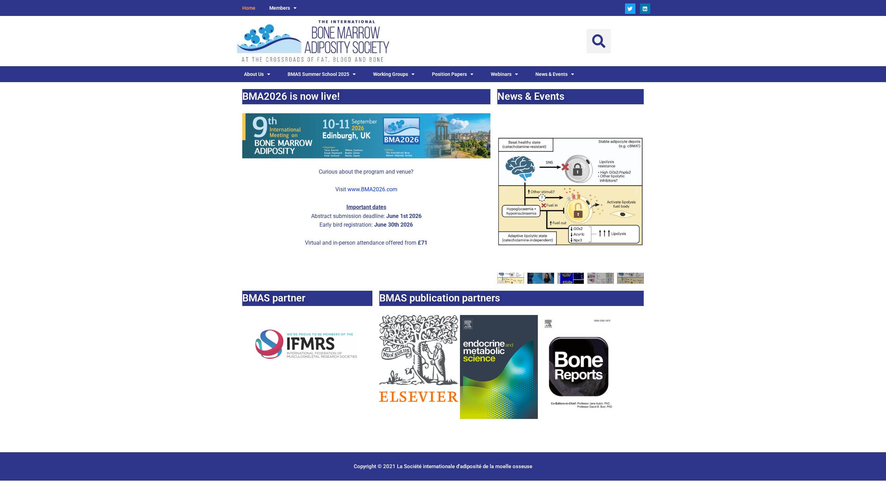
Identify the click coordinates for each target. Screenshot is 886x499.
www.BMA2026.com (372, 189)
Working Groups (390, 74)
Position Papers (449, 74)
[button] (599, 41)
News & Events (551, 74)
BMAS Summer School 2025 (318, 74)
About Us (254, 74)
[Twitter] (630, 8)
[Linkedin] (645, 8)
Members (279, 8)
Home (248, 8)
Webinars (501, 74)
